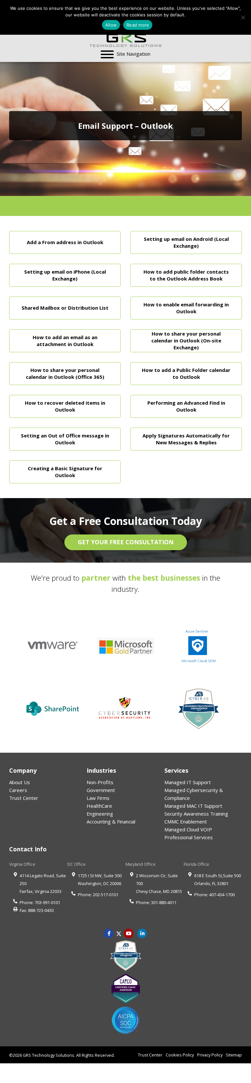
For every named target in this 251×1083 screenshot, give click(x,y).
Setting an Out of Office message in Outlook (65, 438)
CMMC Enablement (185, 821)
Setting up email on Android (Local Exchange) (186, 242)
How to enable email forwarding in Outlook (186, 307)
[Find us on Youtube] (129, 933)
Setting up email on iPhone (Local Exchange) (65, 274)
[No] (243, 17)
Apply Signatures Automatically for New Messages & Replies (186, 438)
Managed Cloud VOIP (188, 829)
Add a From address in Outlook (65, 242)
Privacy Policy (210, 1055)
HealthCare (99, 806)
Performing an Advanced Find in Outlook (186, 406)
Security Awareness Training (196, 813)
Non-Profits (100, 782)
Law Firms (98, 798)
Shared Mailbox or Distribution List (65, 307)
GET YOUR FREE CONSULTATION (126, 542)
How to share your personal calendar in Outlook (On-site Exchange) (186, 340)
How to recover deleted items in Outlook (65, 406)
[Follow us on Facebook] (109, 933)
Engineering (100, 813)
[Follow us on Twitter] (118, 933)
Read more (137, 25)
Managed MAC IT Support (193, 806)
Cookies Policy (180, 1055)
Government (101, 790)
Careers (18, 790)
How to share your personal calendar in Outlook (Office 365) (65, 373)
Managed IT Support (187, 782)
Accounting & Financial (111, 821)
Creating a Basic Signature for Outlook (65, 471)
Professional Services (188, 837)
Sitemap (234, 1055)
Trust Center (23, 798)
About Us (19, 782)
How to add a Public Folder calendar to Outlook (186, 373)
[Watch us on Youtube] (142, 933)
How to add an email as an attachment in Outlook (65, 340)
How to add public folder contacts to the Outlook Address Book (186, 274)
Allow (111, 25)
